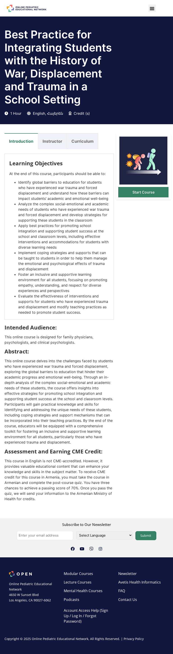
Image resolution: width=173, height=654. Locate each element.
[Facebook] (73, 549)
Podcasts (71, 599)
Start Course (143, 192)
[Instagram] (100, 549)
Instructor (52, 141)
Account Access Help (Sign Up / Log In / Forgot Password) (86, 616)
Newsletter (127, 573)
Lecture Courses (77, 582)
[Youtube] (82, 549)
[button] (152, 8)
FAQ (121, 590)
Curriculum (82, 141)
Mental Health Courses (83, 590)
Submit (145, 535)
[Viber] (91, 549)
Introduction (21, 141)
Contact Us (127, 599)
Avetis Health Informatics (139, 582)
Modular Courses (78, 573)
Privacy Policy (134, 639)
